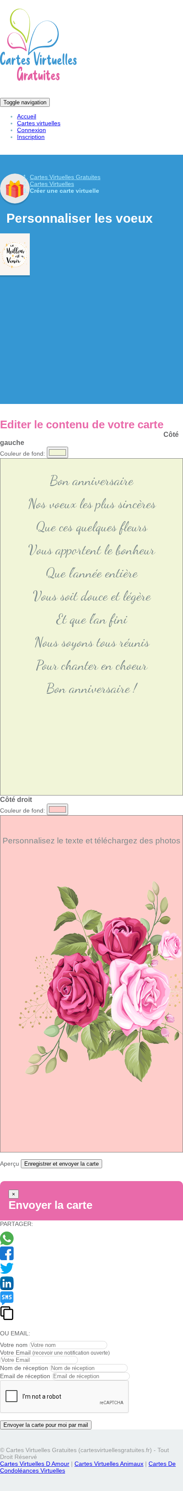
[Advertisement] (91, 333)
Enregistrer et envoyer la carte (61, 1164)
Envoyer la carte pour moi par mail (45, 1425)
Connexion (31, 130)
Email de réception (25, 1376)
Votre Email (15, 1352)
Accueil (26, 116)
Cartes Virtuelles (52, 183)
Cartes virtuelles (38, 123)
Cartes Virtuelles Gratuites (65, 177)
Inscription (31, 136)
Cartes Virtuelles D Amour (34, 1463)
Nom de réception (24, 1367)
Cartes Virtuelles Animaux (108, 1463)
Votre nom (14, 1344)
